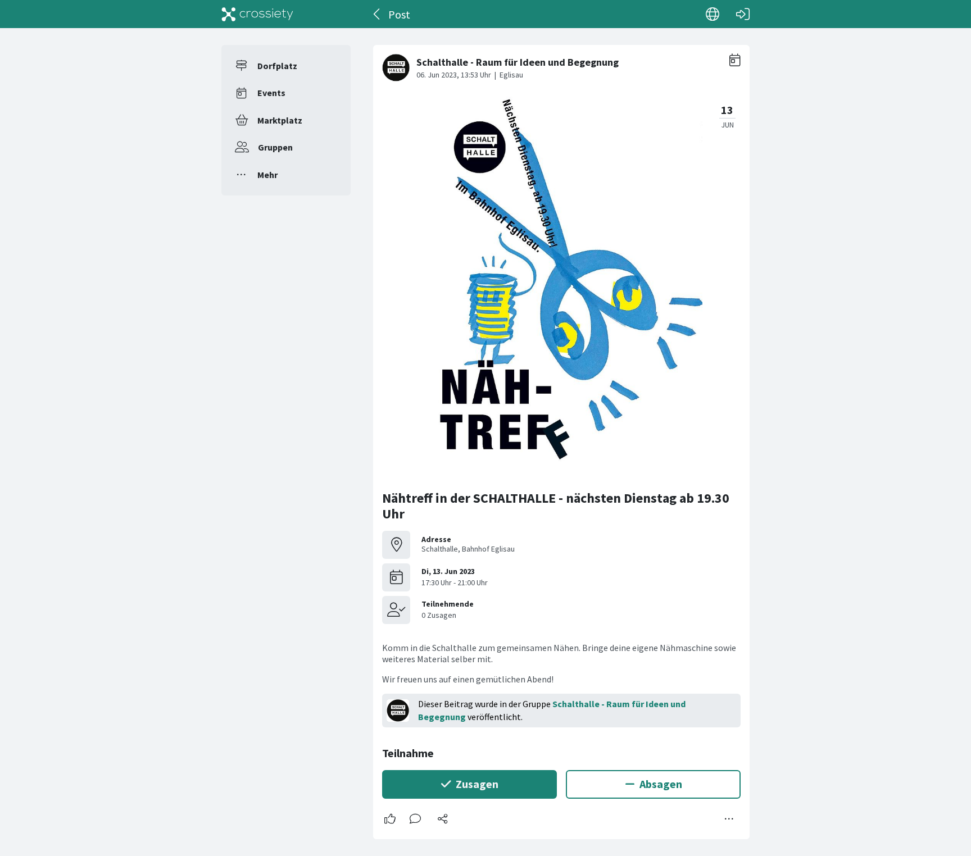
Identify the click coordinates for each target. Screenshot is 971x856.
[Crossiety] (257, 14)
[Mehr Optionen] (729, 819)
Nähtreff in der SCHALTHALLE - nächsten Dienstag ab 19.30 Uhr (555, 505)
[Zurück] (377, 14)
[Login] (742, 14)
